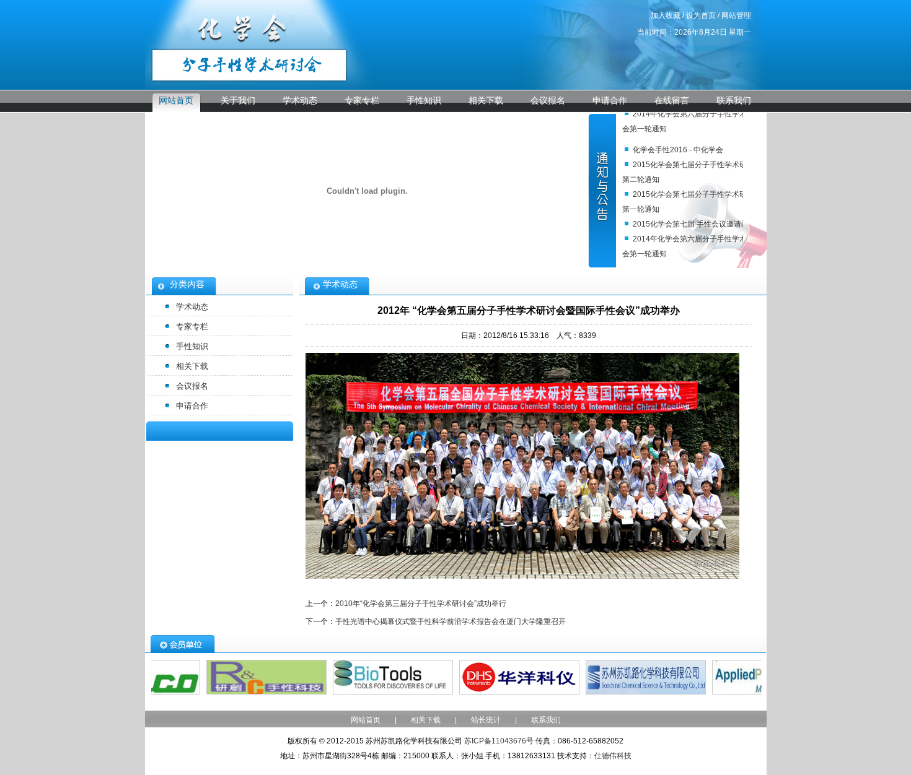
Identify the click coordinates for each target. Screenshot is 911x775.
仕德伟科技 (613, 755)
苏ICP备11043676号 (499, 741)
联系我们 (733, 100)
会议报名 (547, 100)
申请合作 (609, 100)
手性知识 (424, 100)
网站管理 (736, 15)
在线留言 (671, 100)
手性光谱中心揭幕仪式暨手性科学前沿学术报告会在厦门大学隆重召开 (450, 621)
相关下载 (486, 100)
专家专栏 (362, 100)
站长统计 (486, 720)
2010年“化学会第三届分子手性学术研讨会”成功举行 (420, 603)
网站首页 (176, 100)
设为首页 (701, 15)
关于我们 (238, 100)
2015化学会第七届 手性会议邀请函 (691, 224)
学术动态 (300, 100)
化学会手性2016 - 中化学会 (678, 149)
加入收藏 (665, 15)
